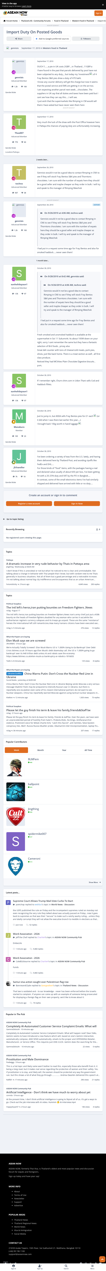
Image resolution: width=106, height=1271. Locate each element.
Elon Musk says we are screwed (25, 640)
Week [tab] (16, 750)
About (17, 1191)
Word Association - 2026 (26, 933)
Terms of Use (20, 1195)
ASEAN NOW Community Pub (68, 937)
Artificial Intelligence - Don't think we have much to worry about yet (48, 1092)
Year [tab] (64, 750)
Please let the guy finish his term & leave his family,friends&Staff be (48, 710)
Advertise (18, 1205)
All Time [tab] (88, 750)
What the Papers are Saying (18, 636)
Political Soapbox (13, 603)
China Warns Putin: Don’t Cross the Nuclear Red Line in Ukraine (49, 675)
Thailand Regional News (25, 1223)
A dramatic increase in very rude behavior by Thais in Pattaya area (47, 564)
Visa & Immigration (23, 1230)
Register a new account (29, 503)
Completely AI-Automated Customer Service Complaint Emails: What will (51, 1026)
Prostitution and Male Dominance (27, 1059)
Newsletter (19, 1198)
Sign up (12, 1176)
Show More (93, 882)
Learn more (5, 4)
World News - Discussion (63, 904)
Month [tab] (40, 750)
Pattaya (9, 560)
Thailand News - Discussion (75, 985)
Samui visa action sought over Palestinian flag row (41, 981)
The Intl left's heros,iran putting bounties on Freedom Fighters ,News (49, 607)
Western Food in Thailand (55, 48)
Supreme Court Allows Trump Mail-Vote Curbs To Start (43, 900)
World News (19, 1226)
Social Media (20, 1234)
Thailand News (21, 1220)
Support (18, 1202)
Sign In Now (77, 503)
